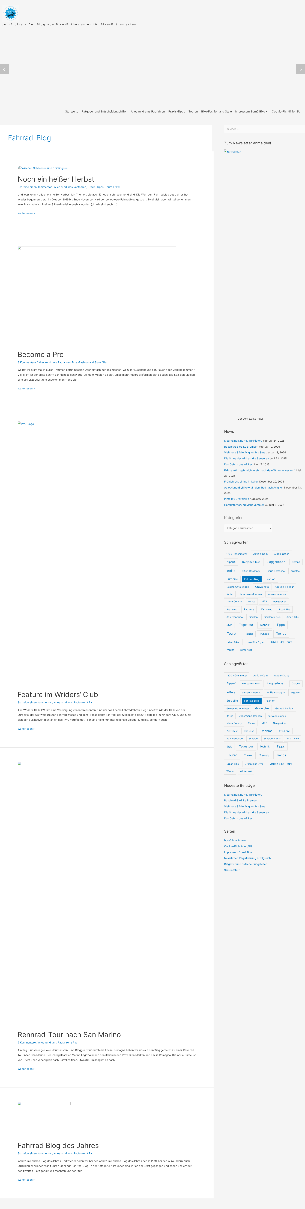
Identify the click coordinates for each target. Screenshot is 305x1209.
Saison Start (232, 870)
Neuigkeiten (279, 601)
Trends (281, 633)
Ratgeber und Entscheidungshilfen (245, 864)
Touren (109, 187)
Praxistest (232, 609)
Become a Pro (41, 354)
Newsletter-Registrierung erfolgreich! (247, 858)
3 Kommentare (27, 362)
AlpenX (231, 562)
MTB (264, 601)
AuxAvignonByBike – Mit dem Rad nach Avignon (253, 487)
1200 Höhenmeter (236, 553)
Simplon (253, 617)
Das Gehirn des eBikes (238, 464)
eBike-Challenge (251, 571)
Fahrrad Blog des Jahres (58, 1145)
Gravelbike (262, 586)
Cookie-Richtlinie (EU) (238, 846)
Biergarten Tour (251, 562)
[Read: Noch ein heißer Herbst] (43, 168)
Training (248, 633)
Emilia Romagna (276, 571)
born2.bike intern (235, 840)
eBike (231, 571)
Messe (251, 601)
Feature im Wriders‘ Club (58, 694)
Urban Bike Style (254, 642)
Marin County (234, 601)
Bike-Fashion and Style (86, 362)
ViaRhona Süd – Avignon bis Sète (244, 452)
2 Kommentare (27, 1042)
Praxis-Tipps (96, 187)
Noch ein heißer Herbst (56, 179)
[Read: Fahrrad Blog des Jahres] (44, 1119)
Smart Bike (292, 617)
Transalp (264, 633)
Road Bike (284, 609)
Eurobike (232, 579)
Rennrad (267, 609)
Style (229, 624)
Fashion (270, 579)
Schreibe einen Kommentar (35, 187)
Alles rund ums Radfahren (70, 187)
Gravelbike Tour (284, 586)
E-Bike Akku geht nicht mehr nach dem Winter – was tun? (260, 470)
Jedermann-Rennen (250, 594)
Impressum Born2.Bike (238, 852)
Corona (296, 562)
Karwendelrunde (277, 594)
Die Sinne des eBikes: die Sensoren (246, 458)
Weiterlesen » (26, 213)
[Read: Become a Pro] (97, 296)
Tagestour (246, 625)
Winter (230, 649)
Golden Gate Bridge (237, 586)
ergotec (295, 571)
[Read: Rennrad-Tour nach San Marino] (96, 893)
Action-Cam (260, 553)
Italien (229, 594)
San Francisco (234, 617)
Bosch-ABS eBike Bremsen (241, 446)
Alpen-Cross (281, 553)
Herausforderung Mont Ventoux (244, 504)
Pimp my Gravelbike (236, 498)
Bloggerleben (276, 562)
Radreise (249, 609)
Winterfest (246, 649)
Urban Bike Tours (281, 642)
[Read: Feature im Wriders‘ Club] (107, 553)
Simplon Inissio (272, 617)
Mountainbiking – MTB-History (243, 440)
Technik (265, 625)
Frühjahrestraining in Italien (241, 481)
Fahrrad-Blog (251, 579)
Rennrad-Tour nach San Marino (69, 1034)
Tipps (281, 625)
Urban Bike (232, 642)
